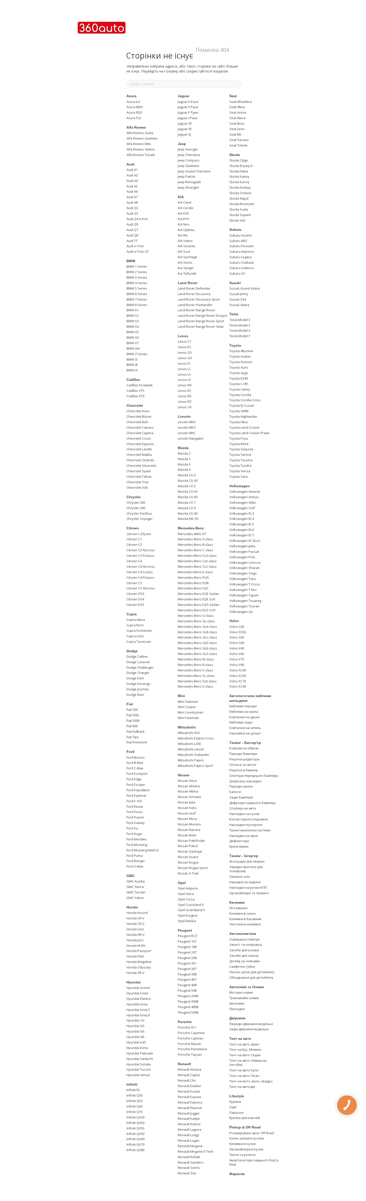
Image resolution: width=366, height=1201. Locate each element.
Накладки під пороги (245, 824)
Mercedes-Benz (191, 528)
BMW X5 (132, 332)
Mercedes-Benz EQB (193, 583)
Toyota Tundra (240, 465)
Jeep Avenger (188, 149)
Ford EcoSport (136, 773)
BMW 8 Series (136, 305)
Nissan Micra (187, 818)
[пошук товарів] (237, 83)
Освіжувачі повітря (244, 939)
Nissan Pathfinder (191, 840)
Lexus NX (185, 385)
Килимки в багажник (245, 919)
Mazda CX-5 (187, 486)
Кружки (235, 1101)
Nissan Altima (188, 791)
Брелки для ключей (244, 1118)
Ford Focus (134, 811)
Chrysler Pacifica (139, 513)
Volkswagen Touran (244, 606)
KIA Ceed (184, 202)
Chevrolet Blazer (139, 416)
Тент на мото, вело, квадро (251, 1081)
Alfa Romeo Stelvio (140, 149)
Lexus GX (185, 358)
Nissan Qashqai (190, 851)
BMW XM (133, 348)
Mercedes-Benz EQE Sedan (198, 593)
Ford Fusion (135, 817)
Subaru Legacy (240, 257)
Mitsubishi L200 (189, 743)
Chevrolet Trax (137, 482)
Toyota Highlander (243, 416)
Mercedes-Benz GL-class (196, 621)
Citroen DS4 (135, 599)
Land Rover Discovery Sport (199, 299)
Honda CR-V (135, 918)
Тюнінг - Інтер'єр (243, 856)
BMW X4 (132, 326)
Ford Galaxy (135, 822)
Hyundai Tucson (138, 1069)
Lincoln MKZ (187, 427)
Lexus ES (184, 347)
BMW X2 (132, 315)
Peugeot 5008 (188, 1012)
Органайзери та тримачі (249, 893)
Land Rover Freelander (195, 305)
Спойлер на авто (242, 808)
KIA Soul (184, 251)
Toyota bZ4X (238, 378)
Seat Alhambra (240, 101)
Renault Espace (189, 1097)
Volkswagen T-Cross (244, 584)
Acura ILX (133, 101)
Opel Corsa (186, 899)
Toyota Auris (238, 367)
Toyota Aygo (238, 373)
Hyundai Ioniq (136, 1004)
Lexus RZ (184, 401)
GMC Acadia (135, 881)
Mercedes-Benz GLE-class (197, 643)
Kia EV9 (183, 219)
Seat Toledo (238, 145)
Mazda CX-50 (187, 491)
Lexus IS (184, 363)
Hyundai (133, 982)
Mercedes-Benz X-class (195, 686)
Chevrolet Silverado (141, 465)
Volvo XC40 (237, 670)
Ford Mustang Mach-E (142, 850)
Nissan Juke (186, 802)
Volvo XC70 (237, 681)
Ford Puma (134, 855)
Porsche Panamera (192, 1049)
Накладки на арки (243, 835)
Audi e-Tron (135, 246)
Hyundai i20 (135, 1026)
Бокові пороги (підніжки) (248, 819)
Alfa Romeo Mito (138, 144)
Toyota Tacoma (240, 460)
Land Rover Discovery (194, 294)
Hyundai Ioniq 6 (138, 1015)
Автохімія (236, 1003)
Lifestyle (236, 1096)
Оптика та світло (242, 764)
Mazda (183, 448)
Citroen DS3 (135, 593)
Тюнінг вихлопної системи (249, 830)
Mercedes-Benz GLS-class (197, 653)
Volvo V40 (236, 648)
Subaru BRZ (238, 241)
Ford (130, 752)
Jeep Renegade (189, 182)
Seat (233, 96)
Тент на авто (240, 1039)
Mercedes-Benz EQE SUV (196, 599)
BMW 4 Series (136, 283)
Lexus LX (184, 379)
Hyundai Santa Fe (139, 1058)
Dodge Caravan (138, 662)
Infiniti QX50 (135, 1123)
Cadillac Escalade (139, 385)
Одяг (233, 1107)
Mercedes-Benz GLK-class (197, 648)
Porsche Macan (189, 1043)
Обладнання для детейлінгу (251, 977)
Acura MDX (134, 107)
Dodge (132, 651)
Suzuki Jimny (238, 294)
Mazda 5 (184, 464)
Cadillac (133, 380)
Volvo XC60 (237, 675)
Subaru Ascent (240, 235)
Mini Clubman (188, 701)
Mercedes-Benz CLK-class (197, 561)
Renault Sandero (190, 1162)
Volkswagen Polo (242, 557)
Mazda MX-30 (188, 518)
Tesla (233, 314)
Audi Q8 (132, 235)
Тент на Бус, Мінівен (245, 1049)
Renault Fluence (190, 1108)
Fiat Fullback (135, 731)
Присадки (237, 1009)
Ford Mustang (136, 844)
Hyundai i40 (135, 1037)
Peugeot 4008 (188, 1007)
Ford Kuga (134, 833)
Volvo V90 (236, 664)
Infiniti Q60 (134, 1106)
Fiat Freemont (136, 742)
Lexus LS (184, 374)
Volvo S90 (236, 643)
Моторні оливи (241, 992)
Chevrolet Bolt (137, 422)
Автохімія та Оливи (246, 987)
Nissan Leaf (187, 813)
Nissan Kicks (187, 807)
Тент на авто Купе (243, 1070)
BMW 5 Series (136, 288)
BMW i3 (131, 359)
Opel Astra (186, 893)
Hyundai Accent (138, 987)
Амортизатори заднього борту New (254, 1162)
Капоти (235, 792)
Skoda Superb (240, 215)
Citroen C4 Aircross (140, 566)
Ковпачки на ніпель (245, 727)
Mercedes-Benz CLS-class (197, 566)
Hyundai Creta (137, 993)
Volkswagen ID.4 (241, 518)
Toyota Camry (239, 389)
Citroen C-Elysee (138, 534)
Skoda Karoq (239, 182)
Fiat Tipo (132, 737)
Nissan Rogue (188, 862)
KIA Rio (183, 235)
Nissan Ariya (187, 780)
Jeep (182, 144)
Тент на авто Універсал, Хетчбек (248, 1062)
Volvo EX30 (237, 632)
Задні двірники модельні (249, 1029)
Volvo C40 (236, 626)
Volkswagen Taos (242, 578)
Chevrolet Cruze (138, 438)
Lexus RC (184, 390)
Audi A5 (132, 186)
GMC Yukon (135, 897)
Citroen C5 (134, 583)
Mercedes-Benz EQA (193, 577)
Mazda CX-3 (187, 475)
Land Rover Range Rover (196, 310)
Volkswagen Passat (244, 551)
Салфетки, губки (242, 966)
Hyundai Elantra (138, 998)
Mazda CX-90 (187, 513)
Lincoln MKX (187, 422)
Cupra (131, 614)
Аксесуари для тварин (246, 861)
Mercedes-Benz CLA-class (197, 555)
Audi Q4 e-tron (137, 219)
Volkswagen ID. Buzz (244, 540)
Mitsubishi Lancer (191, 749)
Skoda (234, 155)
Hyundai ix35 (136, 1042)
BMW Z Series (136, 354)
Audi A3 (132, 175)
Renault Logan (188, 1140)
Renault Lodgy (188, 1135)
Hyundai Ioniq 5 (138, 1009)
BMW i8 (131, 364)
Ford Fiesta (134, 806)
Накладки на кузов (244, 813)
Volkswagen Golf (242, 508)
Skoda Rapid (238, 198)
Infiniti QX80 (135, 1150)
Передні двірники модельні (251, 1024)
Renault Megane (190, 1146)
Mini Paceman (188, 718)
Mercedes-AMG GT (192, 534)
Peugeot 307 (187, 968)
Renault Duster (189, 1091)
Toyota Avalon (240, 356)
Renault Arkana (189, 1069)
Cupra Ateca (135, 619)
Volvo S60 (236, 637)
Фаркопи (237, 1174)
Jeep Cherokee (189, 155)
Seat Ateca (237, 118)
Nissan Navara (189, 829)
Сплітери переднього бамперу (253, 775)
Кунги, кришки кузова (246, 1138)
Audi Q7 (132, 230)
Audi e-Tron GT (137, 251)
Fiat (129, 704)
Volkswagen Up (241, 611)
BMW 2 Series (136, 272)
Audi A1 (132, 169)
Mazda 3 (184, 459)
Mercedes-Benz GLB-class (197, 632)
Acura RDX (134, 112)
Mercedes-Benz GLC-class (197, 637)
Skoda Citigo (238, 160)
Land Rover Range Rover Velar (201, 326)
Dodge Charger (137, 672)
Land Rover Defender (194, 288)
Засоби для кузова (244, 950)
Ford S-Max (134, 866)
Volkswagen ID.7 (241, 535)
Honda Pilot (135, 956)
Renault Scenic (189, 1167)
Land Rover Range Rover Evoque (202, 315)
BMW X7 (132, 343)
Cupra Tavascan (138, 641)
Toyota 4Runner (241, 351)
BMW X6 (132, 337)
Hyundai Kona (137, 1047)
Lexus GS (185, 352)
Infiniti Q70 (134, 1112)
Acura (131, 96)
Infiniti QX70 (135, 1144)
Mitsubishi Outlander (193, 754)
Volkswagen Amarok (244, 491)
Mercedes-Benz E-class (195, 572)
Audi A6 (132, 191)
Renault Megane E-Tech (195, 1151)
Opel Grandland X (191, 910)
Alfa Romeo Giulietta (141, 138)
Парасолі (236, 1112)
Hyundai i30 (135, 1031)
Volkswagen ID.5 (241, 524)
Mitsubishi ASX (189, 732)
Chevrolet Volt (137, 487)
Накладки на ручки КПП (248, 887)
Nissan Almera (189, 786)
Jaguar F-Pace (188, 107)
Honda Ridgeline (138, 962)
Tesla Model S (239, 325)
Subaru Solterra (241, 268)
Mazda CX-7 (187, 502)
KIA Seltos (185, 241)
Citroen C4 (134, 561)
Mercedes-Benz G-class (196, 615)
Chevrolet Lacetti (139, 449)
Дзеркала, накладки (245, 781)
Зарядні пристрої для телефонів (246, 869)
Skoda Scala (238, 209)
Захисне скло (239, 876)
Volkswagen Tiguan (244, 595)
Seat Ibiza (236, 123)
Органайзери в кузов (246, 1149)
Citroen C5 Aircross (140, 588)
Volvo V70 (236, 659)
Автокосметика (242, 934)
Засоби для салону (244, 955)
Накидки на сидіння (244, 882)
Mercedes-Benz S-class (195, 670)
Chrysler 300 (135, 502)
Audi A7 (132, 197)
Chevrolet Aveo (138, 411)
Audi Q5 (132, 224)
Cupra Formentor (139, 630)
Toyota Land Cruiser (244, 427)
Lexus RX (184, 396)
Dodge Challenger (140, 667)
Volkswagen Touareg (245, 600)
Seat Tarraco (239, 140)
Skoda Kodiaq (239, 187)
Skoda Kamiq (239, 176)
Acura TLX (133, 118)
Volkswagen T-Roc (243, 589)
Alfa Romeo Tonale (140, 155)
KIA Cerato (185, 208)
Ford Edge (133, 779)
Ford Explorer (136, 795)
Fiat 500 (132, 709)
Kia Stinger (186, 268)
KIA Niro (183, 224)
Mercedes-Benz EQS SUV (197, 610)
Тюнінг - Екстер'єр (245, 743)
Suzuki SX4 (237, 299)
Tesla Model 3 (239, 320)
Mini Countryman (190, 712)
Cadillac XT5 (135, 390)
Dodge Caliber (137, 656)
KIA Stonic (185, 262)
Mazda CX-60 (187, 497)
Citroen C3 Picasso (140, 555)
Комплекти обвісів (243, 748)
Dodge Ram (135, 694)
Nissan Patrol (188, 846)
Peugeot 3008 (188, 1001)
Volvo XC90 (237, 686)
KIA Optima (186, 230)
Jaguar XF (185, 129)
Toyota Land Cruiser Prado (249, 433)
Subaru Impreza (241, 251)
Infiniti (131, 1084)
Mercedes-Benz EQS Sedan (198, 604)
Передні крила (240, 786)
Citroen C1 (134, 539)
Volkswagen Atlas (242, 502)
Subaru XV (237, 273)
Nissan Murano (189, 824)
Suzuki (235, 283)
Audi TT (131, 241)
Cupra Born (135, 625)
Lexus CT (184, 341)
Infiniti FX (133, 1090)
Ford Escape (135, 784)
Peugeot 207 (187, 952)
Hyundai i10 (135, 1020)
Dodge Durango (138, 683)
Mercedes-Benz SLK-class (197, 681)
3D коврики (238, 908)
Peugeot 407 (187, 979)
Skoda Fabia (238, 171)
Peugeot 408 (187, 985)
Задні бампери (241, 797)
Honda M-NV (135, 945)
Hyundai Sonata (138, 1064)
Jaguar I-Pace (187, 118)
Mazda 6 (184, 469)
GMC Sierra (135, 886)
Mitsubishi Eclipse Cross (196, 738)
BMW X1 (132, 310)
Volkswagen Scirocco (245, 562)
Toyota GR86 (238, 411)
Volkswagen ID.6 (241, 529)
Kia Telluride (187, 273)
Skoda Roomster (241, 204)
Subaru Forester (241, 246)
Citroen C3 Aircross (140, 550)
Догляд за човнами (244, 961)
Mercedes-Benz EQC (193, 588)
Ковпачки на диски (244, 717)
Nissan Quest (188, 857)
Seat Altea (237, 107)
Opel (182, 883)
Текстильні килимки (245, 924)
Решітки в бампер (243, 770)
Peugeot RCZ (187, 936)
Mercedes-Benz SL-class (196, 675)
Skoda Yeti (237, 220)
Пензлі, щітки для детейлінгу (251, 972)
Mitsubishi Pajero (191, 760)
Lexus (183, 336)
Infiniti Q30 (134, 1095)
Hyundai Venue (138, 1075)
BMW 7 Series (136, 299)
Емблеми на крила (243, 711)
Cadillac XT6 (135, 396)
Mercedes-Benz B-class (195, 544)
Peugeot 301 (187, 963)
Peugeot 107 (187, 941)
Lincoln (184, 416)
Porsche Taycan (190, 1054)
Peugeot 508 (187, 990)
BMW (130, 261)
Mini (181, 696)
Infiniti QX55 (135, 1128)
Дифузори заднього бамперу (252, 803)
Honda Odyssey (138, 967)
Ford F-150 (134, 801)
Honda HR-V (135, 934)
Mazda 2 (184, 453)
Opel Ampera (188, 888)
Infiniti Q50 (134, 1101)
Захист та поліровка (245, 944)
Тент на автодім (242, 1086)
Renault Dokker (189, 1086)
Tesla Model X (239, 330)
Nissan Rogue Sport (193, 868)
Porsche (185, 1022)
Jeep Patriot (186, 176)
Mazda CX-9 (187, 508)
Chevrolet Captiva (139, 433)
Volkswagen (239, 486)
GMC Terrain (135, 892)
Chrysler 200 (135, 508)
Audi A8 (132, 202)
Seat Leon (236, 129)
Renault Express (190, 1102)
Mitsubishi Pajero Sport (195, 765)
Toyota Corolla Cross (245, 400)
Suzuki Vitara (239, 305)
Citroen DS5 (135, 604)
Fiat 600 (132, 726)
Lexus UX (185, 407)
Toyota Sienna (240, 454)
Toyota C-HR (238, 384)
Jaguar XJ (184, 134)
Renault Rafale (189, 1157)
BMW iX (132, 370)
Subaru (235, 230)
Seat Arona (237, 112)
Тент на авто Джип (244, 1044)
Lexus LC (184, 369)
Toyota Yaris (238, 476)
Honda (132, 907)
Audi (130, 164)
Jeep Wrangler (188, 187)
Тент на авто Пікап (244, 1075)
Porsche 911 (187, 1027)
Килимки (237, 902)
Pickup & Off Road (245, 1127)
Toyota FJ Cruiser (241, 405)
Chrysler (133, 497)
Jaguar (183, 96)
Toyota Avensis (240, 362)
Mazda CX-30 (187, 480)
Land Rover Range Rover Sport (201, 321)
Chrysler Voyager (139, 518)
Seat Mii (235, 134)
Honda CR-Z (135, 923)
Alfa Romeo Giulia (139, 133)
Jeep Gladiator (188, 165)
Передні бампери (243, 753)
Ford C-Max (134, 768)
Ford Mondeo (136, 839)
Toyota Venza (239, 471)
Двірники (237, 1018)
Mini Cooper (187, 707)
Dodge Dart (135, 678)
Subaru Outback (241, 262)
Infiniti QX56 (135, 1133)
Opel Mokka (187, 921)
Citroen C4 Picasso (140, 577)
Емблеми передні (243, 706)
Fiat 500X (133, 720)
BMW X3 (132, 321)
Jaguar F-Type (188, 112)
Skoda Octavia (240, 193)
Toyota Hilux (238, 422)
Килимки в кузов (242, 1143)
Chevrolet (134, 405)
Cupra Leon (135, 636)
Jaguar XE (185, 123)
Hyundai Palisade (139, 1053)
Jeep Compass (188, 160)
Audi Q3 (132, 213)
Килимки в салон (242, 913)
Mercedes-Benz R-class (195, 664)
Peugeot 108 (187, 947)
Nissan (183, 775)
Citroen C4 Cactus (139, 572)
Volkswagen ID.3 (241, 513)
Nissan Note (187, 835)
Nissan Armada (189, 797)
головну (171, 71)
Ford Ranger (135, 861)
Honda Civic (135, 929)
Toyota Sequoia (241, 449)
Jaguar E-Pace (188, 101)
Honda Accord (137, 912)
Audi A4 (132, 180)
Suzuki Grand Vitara (244, 288)
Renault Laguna (189, 1129)
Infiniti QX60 (135, 1139)
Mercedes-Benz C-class (195, 550)
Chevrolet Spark (138, 471)
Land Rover (187, 283)
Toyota (235, 345)
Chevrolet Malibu (139, 454)
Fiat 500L (132, 715)
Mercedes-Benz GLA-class (197, 626)
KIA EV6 (183, 213)
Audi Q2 (132, 208)
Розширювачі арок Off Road (251, 1133)
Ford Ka (132, 828)
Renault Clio (187, 1080)
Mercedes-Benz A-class (195, 539)
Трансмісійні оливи (244, 998)
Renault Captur (189, 1075)
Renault (184, 1064)
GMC (130, 876)
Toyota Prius (238, 438)
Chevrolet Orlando (140, 460)
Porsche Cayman (190, 1038)
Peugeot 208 (187, 958)
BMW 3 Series (136, 277)
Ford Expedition (138, 790)
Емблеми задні (240, 722)
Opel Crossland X (191, 904)
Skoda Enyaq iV (241, 165)
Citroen (132, 528)
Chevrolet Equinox (140, 444)
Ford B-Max (134, 762)
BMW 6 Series (136, 294)
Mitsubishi (187, 727)
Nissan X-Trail (188, 873)
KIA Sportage (187, 257)
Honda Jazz (135, 940)
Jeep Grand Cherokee (194, 171)
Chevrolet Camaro (140, 427)
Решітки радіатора (244, 759)
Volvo (234, 621)
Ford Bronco (135, 757)
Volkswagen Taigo (243, 573)
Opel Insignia (187, 915)
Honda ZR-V (135, 972)
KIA (181, 197)
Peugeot (185, 930)
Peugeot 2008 (188, 996)
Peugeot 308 (187, 974)
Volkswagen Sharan (244, 567)
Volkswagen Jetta (242, 546)
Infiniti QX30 (135, 1117)
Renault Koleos (189, 1124)
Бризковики (238, 846)
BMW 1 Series (136, 266)
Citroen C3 (134, 544)
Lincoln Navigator (191, 438)
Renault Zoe (187, 1173)
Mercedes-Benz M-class (196, 659)
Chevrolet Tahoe (139, 476)
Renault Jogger (189, 1113)
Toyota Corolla (240, 395)
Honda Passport (138, 951)
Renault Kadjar (189, 1118)
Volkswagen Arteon (244, 497)
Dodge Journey (137, 689)
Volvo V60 (236, 653)
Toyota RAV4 (238, 444)
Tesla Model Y (239, 336)
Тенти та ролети (242, 1154)
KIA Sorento (186, 246)
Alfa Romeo (136, 127)
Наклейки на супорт (245, 733)
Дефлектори (239, 841)
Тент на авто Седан (245, 1055)
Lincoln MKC (187, 433)
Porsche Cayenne (191, 1033)
